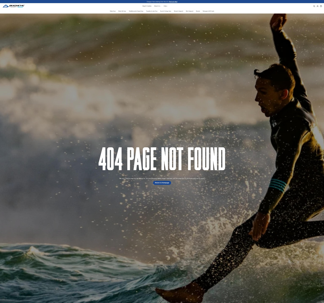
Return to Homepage (162, 183)
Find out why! (173, 1)
